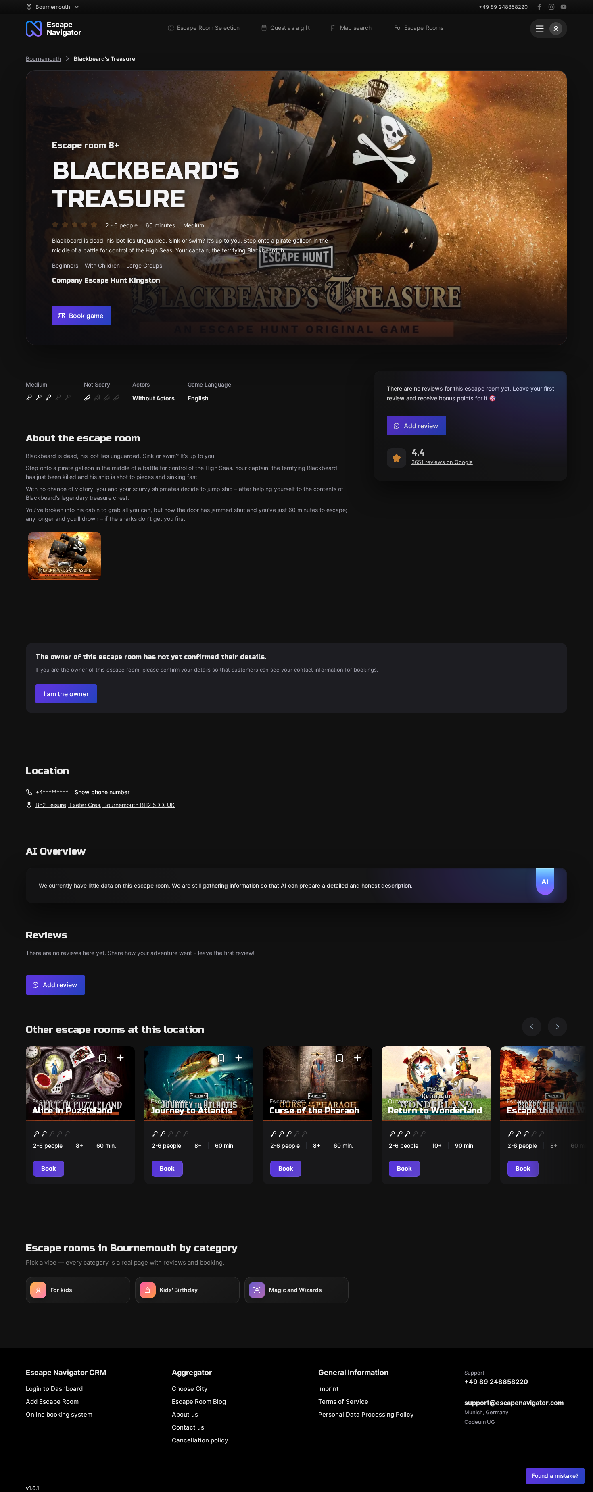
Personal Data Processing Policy (366, 1414)
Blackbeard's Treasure (104, 58)
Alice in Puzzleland (72, 1111)
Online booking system (59, 1414)
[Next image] (557, 1026)
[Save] (102, 1058)
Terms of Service (343, 1401)
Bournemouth (43, 58)
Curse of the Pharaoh (314, 1111)
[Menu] (548, 28)
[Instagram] (551, 6)
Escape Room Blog (199, 1401)
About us (185, 1414)
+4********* (51, 792)
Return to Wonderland (435, 1111)
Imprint (328, 1388)
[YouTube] (563, 6)
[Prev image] (531, 1026)
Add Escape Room (52, 1401)
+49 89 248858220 (503, 7)
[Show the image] (64, 556)
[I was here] (120, 1058)
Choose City (190, 1388)
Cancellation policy (200, 1440)
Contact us (188, 1427)
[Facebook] (539, 6)
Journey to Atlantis (192, 1111)
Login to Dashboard (54, 1388)
